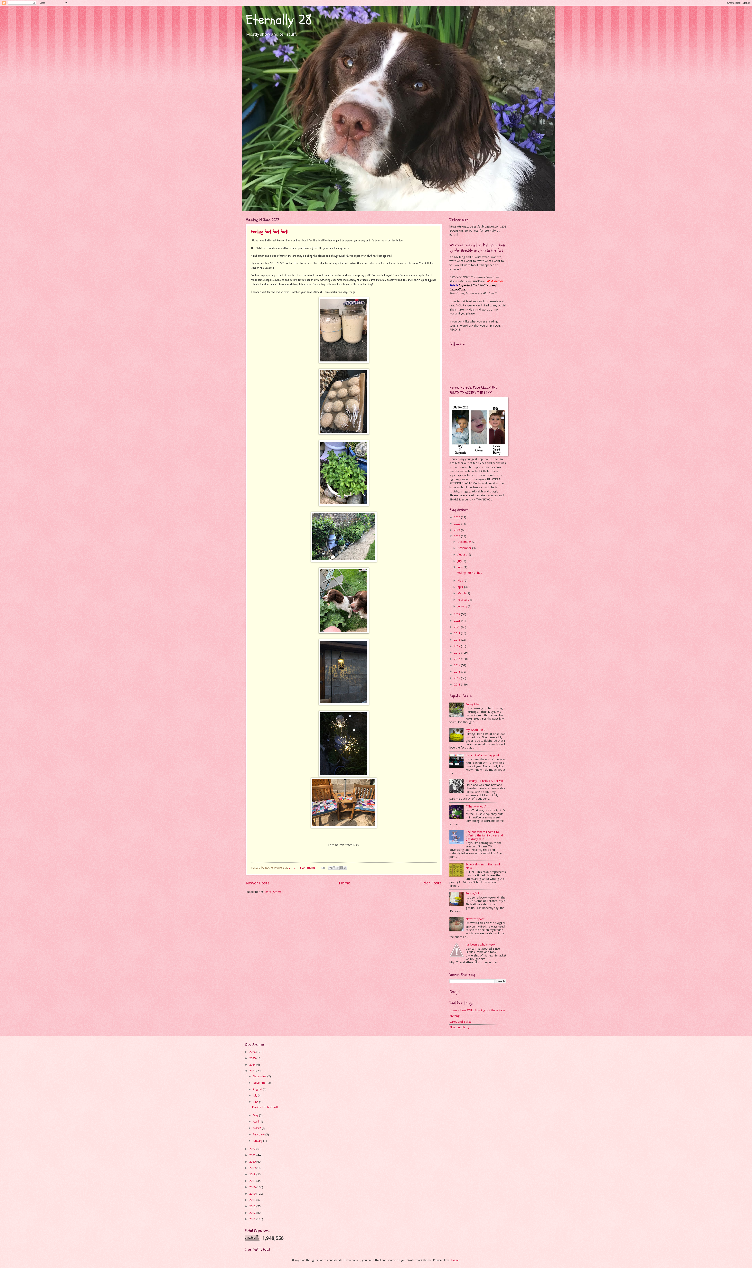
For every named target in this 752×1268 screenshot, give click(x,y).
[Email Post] (322, 867)
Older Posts (430, 883)
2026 (457, 517)
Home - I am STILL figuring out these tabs (477, 1010)
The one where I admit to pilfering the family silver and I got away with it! (485, 835)
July (460, 561)
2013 (457, 671)
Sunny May (473, 704)
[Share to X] (338, 868)
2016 (457, 652)
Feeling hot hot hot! (269, 231)
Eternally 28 (279, 19)
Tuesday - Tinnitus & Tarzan (484, 781)
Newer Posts (257, 883)
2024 (457, 530)
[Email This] (330, 868)
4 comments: (308, 867)
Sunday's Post (475, 893)
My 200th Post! (475, 730)
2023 (457, 536)
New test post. (475, 919)
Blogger (454, 1260)
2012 (457, 678)
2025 (457, 523)
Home (344, 883)
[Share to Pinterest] (345, 868)
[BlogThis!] (334, 868)
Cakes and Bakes (460, 1021)
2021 (457, 620)
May (460, 580)
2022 (457, 614)
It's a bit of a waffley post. (483, 755)
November (464, 548)
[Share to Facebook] (341, 868)
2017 (457, 646)
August (462, 554)
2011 (457, 684)
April (460, 587)
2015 (457, 659)
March (461, 593)
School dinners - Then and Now (483, 866)
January (462, 606)
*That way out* (476, 806)
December (464, 542)
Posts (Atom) (272, 892)
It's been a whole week (480, 944)
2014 (457, 665)
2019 (457, 633)
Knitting (454, 1016)
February (463, 599)
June (460, 567)
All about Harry (459, 1027)
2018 (457, 639)
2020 (457, 627)
